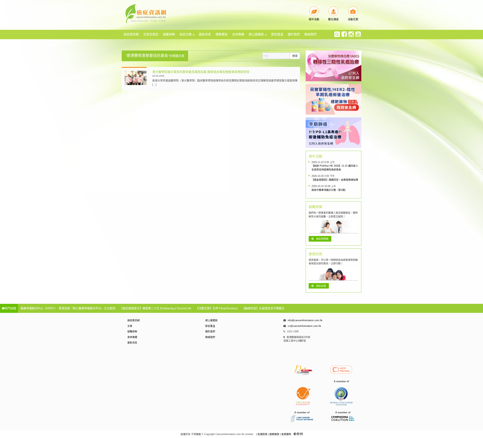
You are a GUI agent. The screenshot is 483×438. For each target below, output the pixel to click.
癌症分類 (185, 34)
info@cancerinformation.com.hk (305, 320)
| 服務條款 (274, 434)
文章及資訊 (150, 34)
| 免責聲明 (285, 434)
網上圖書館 (256, 34)
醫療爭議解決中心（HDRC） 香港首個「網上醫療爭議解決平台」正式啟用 (68, 308)
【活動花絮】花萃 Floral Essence (217, 308)
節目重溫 (277, 34)
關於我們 (294, 34)
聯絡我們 (310, 34)
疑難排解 (169, 34)
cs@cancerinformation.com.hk (304, 326)
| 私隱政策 (262, 434)
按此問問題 (322, 238)
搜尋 (295, 55)
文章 (129, 326)
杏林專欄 (238, 34)
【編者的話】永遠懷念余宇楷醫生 (263, 308)
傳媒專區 (221, 34)
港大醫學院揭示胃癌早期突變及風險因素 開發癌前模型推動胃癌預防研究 (201, 72)
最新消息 (205, 34)
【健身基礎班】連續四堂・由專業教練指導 (334, 179)
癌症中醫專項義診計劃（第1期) (328, 189)
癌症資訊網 (131, 34)
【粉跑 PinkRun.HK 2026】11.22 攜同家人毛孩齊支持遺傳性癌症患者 (334, 167)
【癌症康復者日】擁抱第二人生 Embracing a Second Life (155, 308)
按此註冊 (321, 285)
